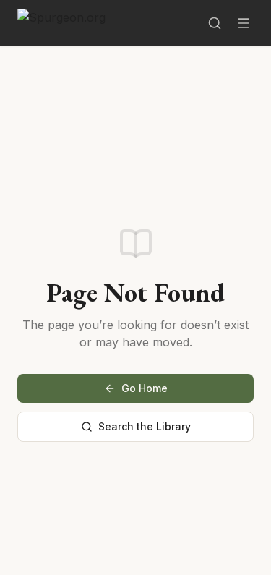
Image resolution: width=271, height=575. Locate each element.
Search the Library (144, 426)
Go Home (144, 388)
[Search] (215, 23)
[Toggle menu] (243, 23)
